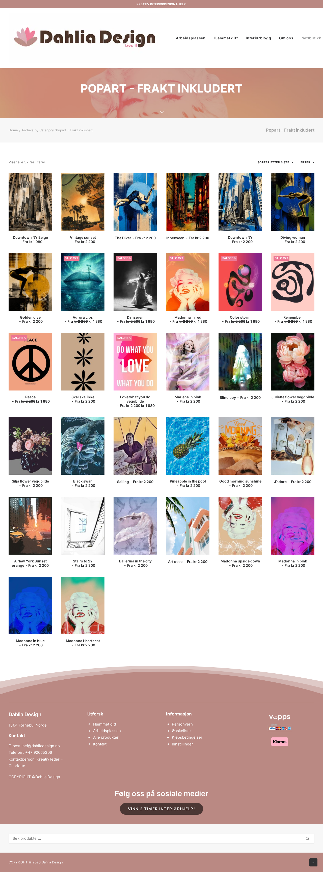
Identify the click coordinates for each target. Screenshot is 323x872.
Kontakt (99, 744)
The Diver (135, 238)
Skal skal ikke (83, 399)
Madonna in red (189, 319)
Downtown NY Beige (30, 239)
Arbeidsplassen (191, 38)
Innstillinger (182, 744)
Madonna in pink (292, 563)
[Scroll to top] (313, 862)
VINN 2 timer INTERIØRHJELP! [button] (161, 808)
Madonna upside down (240, 563)
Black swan (84, 483)
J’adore (292, 481)
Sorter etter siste (273, 162)
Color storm (242, 319)
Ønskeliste (181, 730)
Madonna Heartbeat (83, 643)
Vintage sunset (83, 239)
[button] (30, 202)
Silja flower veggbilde (30, 483)
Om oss (286, 38)
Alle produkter (106, 737)
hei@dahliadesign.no (41, 745)
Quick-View (46, 179)
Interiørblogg (258, 38)
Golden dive (31, 319)
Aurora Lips (84, 319)
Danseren (137, 319)
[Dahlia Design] (84, 38)
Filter (305, 162)
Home (13, 130)
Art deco (187, 561)
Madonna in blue (30, 643)
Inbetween (187, 238)
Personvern (182, 724)
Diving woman (292, 239)
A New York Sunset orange (30, 563)
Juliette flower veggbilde (293, 399)
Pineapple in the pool (188, 483)
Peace (32, 399)
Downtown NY (240, 239)
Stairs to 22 (84, 563)
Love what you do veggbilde (137, 401)
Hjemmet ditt (226, 38)
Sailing (135, 481)
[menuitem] (190, 38)
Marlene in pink (188, 399)
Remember (294, 319)
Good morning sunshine (240, 483)
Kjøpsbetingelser (187, 737)
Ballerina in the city (135, 563)
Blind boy (240, 397)
